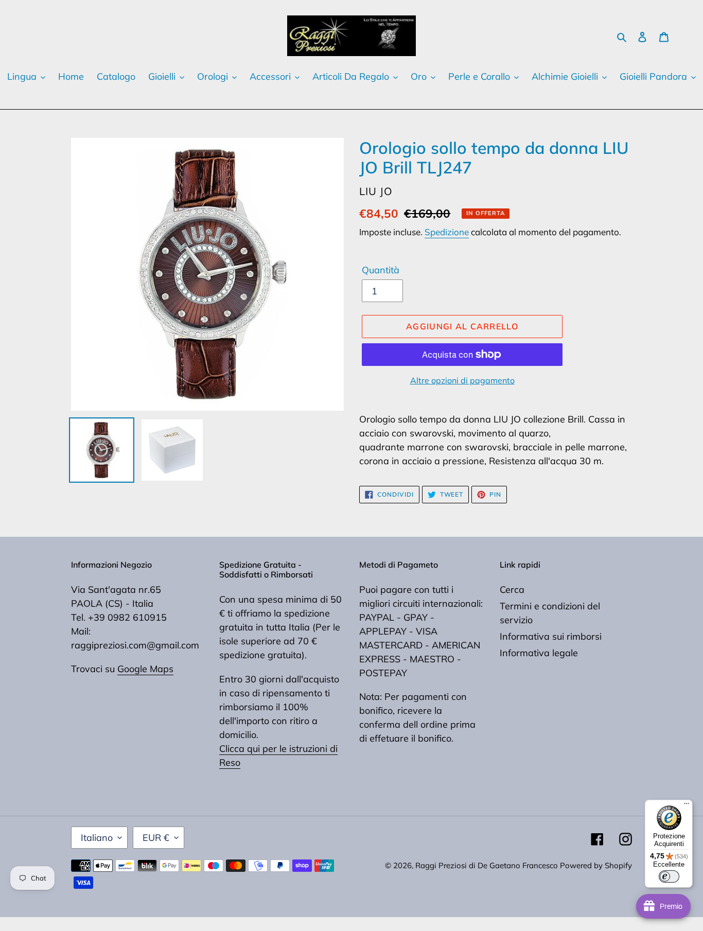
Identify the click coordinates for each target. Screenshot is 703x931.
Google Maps (145, 669)
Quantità (380, 270)
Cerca (512, 589)
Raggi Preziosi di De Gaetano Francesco (487, 865)
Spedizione (447, 231)
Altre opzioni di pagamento (462, 380)
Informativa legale (539, 653)
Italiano (97, 838)
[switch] (669, 876)
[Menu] (686, 806)
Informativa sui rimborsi (551, 636)
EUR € (156, 838)
